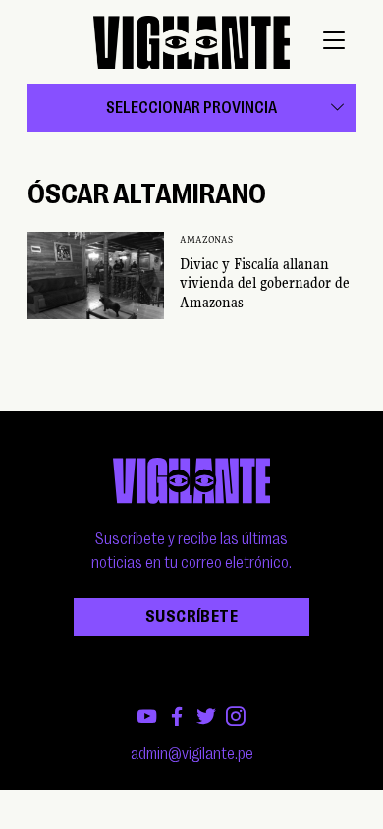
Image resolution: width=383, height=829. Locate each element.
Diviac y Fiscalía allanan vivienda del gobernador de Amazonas (265, 282)
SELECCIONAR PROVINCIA (191, 108)
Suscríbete (191, 617)
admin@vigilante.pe (192, 754)
